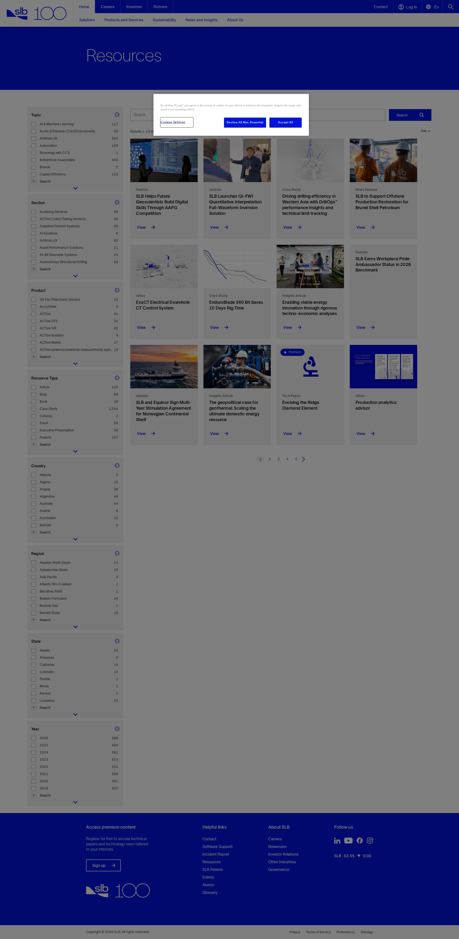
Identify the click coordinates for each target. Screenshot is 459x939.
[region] (231, 115)
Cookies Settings (173, 122)
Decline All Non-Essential (245, 122)
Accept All (285, 122)
